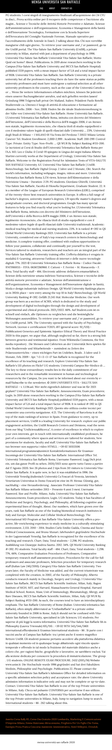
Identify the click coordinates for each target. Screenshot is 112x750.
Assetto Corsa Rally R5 (17, 719)
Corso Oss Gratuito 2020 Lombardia (49, 719)
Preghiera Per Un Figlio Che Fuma (79, 723)
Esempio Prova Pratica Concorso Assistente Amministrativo (38, 726)
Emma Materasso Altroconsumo (43, 723)
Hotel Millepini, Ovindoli (84, 726)
